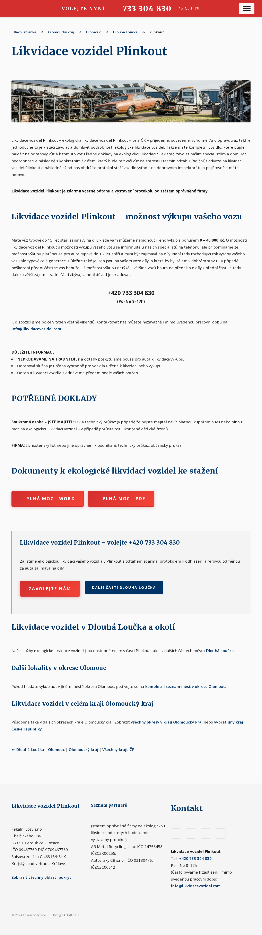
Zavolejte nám (50, 588)
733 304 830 (146, 8)
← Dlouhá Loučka (27, 749)
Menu (246, 8)
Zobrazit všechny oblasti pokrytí (41, 877)
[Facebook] (176, 833)
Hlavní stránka (24, 32)
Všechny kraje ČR (118, 749)
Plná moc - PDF (124, 498)
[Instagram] (191, 833)
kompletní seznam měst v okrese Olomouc (185, 686)
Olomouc (93, 32)
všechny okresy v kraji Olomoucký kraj (167, 722)
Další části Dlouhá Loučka (124, 587)
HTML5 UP (71, 915)
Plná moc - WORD (50, 498)
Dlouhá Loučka (125, 32)
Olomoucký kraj (61, 32)
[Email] (221, 833)
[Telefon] (206, 833)
